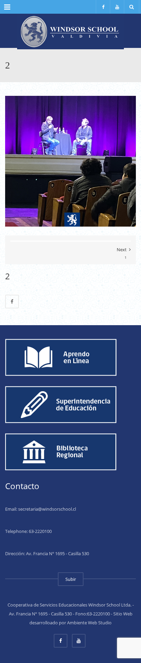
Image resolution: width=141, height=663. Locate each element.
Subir (70, 579)
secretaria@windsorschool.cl (47, 509)
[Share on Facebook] (12, 301)
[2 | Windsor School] (70, 31)
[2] (70, 160)
